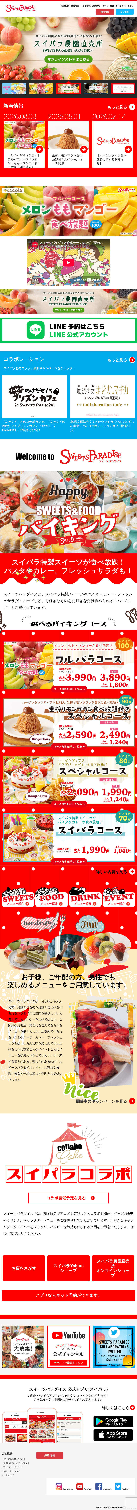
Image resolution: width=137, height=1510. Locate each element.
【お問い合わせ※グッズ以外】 (16, 1463)
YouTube (88, 1489)
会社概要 (7, 1453)
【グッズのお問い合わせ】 (14, 1459)
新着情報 (75, 6)
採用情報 (105, 12)
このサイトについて (11, 1471)
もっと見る (117, 107)
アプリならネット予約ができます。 (68, 1295)
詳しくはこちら (116, 1407)
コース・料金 (108, 6)
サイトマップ (8, 1475)
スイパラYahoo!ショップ (68, 1268)
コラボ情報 (86, 6)
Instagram (68, 1489)
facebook (107, 1489)
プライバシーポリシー (12, 1467)
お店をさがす (24, 1268)
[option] (68, 48)
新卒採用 (125, 12)
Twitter (125, 1489)
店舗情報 (96, 6)
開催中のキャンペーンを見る (101, 1101)
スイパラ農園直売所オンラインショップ (113, 1268)
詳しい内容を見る (111, 872)
